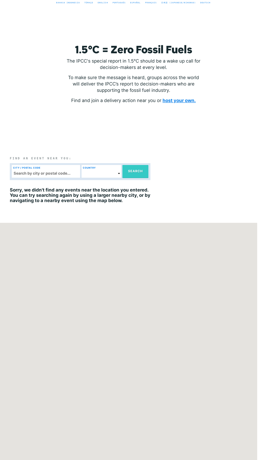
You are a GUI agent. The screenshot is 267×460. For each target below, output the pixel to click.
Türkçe (88, 2)
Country (89, 167)
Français (151, 2)
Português (119, 2)
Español (135, 2)
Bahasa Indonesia (68, 2)
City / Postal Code (26, 167)
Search (135, 171)
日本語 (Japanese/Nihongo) (178, 2)
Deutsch (205, 2)
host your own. (179, 100)
